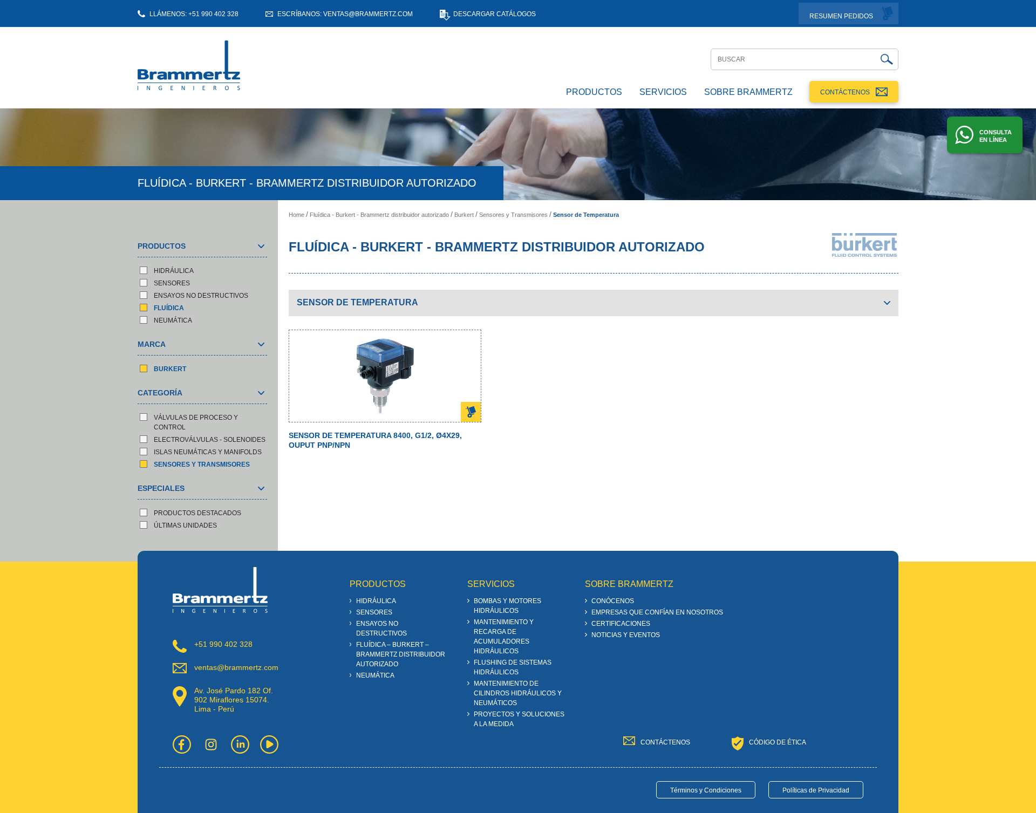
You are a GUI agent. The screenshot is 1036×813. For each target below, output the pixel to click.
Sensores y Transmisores (202, 464)
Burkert (170, 369)
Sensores (172, 283)
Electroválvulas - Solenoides (209, 439)
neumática (173, 320)
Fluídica (169, 308)
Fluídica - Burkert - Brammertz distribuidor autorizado (379, 214)
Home (296, 214)
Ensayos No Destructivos (201, 295)
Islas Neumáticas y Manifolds (208, 452)
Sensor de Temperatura (586, 214)
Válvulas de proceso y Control (196, 422)
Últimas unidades (185, 525)
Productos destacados (197, 513)
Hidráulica (174, 271)
